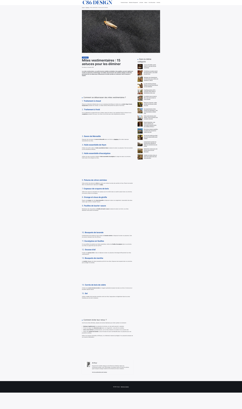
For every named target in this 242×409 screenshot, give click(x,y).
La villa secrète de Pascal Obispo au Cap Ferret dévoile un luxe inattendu (151, 85)
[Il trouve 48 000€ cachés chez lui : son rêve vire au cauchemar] (140, 66)
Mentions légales (125, 386)
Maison (145, 2)
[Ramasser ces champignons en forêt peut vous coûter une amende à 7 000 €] (140, 79)
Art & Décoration (152, 2)
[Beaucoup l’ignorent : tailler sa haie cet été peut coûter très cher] (140, 104)
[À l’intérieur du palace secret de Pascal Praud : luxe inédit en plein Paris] (140, 72)
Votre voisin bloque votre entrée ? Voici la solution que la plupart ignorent (151, 117)
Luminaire (141, 2)
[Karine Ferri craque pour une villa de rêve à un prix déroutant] (140, 150)
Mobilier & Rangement (133, 2)
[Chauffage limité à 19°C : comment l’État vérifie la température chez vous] (140, 91)
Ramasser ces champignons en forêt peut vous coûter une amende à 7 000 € (151, 79)
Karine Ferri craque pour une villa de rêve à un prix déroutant (150, 150)
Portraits (158, 2)
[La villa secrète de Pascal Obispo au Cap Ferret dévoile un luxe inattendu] (140, 85)
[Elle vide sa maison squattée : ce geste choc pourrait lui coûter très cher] (140, 131)
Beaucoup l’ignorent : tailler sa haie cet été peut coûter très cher (150, 104)
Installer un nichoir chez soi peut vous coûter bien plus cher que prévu (150, 156)
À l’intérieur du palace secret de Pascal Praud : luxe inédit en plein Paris (150, 72)
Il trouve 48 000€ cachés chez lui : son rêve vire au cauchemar (150, 66)
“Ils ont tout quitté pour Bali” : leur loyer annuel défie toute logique (151, 137)
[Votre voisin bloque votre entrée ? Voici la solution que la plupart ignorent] (140, 117)
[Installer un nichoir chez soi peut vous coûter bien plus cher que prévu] (140, 156)
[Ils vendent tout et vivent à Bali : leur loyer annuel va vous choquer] (140, 98)
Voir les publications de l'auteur (99, 372)
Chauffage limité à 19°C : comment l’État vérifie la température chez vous (150, 91)
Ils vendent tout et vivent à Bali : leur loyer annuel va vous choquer (150, 98)
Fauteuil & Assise (124, 2)
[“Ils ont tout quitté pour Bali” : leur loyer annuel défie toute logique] (140, 137)
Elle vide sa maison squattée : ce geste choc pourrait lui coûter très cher (151, 131)
